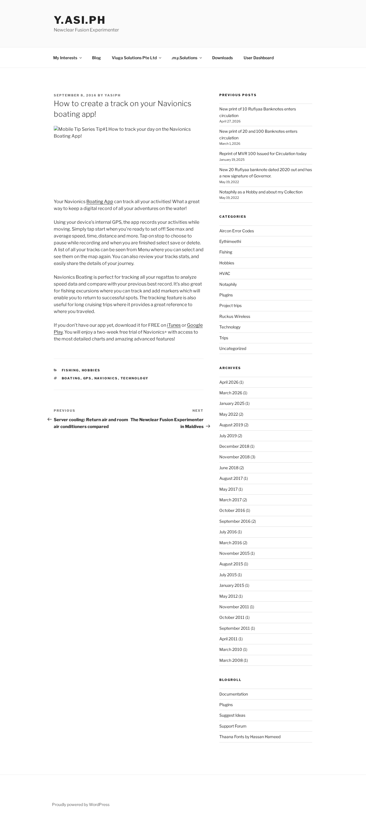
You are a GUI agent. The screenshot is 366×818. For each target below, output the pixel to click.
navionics (106, 378)
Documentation (233, 694)
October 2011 (231, 617)
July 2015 (228, 574)
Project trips (230, 305)
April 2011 (228, 638)
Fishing (70, 370)
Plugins (226, 294)
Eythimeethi (230, 241)
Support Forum (232, 726)
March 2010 (230, 649)
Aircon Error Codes (236, 230)
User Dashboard (259, 57)
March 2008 (231, 660)
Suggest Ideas (232, 715)
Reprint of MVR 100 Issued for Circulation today (263, 153)
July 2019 (228, 435)
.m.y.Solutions (184, 57)
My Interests (65, 57)
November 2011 (234, 606)
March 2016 (230, 542)
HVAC (224, 273)
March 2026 (230, 392)
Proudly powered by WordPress (81, 804)
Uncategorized (232, 348)
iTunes (174, 325)
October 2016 (232, 510)
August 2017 (231, 478)
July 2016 (228, 531)
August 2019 (231, 424)
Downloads (222, 57)
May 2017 (228, 489)
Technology (229, 326)
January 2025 (231, 403)
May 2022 (228, 414)
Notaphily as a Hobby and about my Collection (261, 191)
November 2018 (234, 456)
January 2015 (231, 585)
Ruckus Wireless (234, 316)
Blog (96, 57)
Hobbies (91, 370)
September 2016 (234, 521)
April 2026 (228, 382)
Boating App (99, 201)
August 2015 (231, 563)
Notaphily (228, 284)
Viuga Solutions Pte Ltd (134, 57)
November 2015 (234, 553)
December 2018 (234, 446)
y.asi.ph (80, 20)
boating (71, 378)
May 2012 (228, 596)
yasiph (113, 95)
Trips (223, 337)
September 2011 (234, 628)
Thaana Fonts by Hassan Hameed (250, 736)
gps (87, 378)
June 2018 (228, 467)
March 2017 (230, 499)
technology (135, 378)
